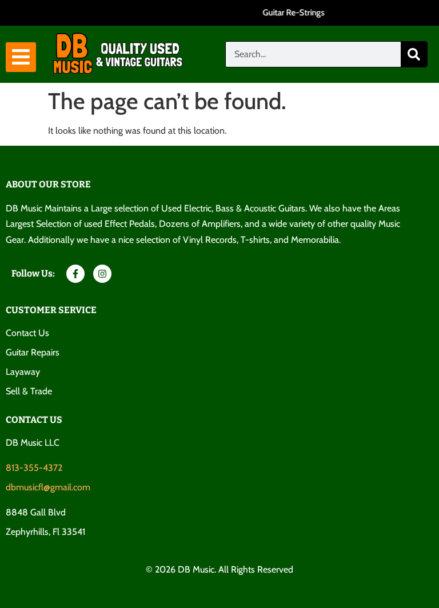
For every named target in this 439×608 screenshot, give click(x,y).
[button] (21, 57)
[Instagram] (102, 274)
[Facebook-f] (75, 274)
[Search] (414, 54)
